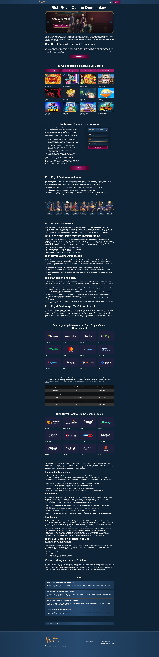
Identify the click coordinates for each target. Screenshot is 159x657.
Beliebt (69, 70)
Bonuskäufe (105, 70)
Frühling (87, 70)
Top (52, 70)
